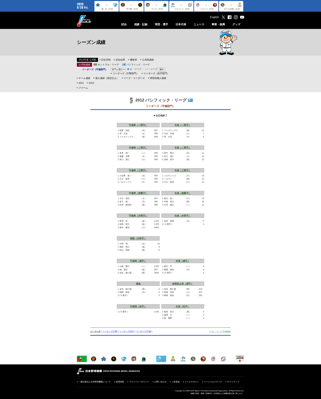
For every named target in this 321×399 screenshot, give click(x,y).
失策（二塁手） (183, 147)
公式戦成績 (148, 59)
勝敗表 (133, 59)
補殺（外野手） (138, 238)
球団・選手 (161, 24)
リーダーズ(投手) (127, 331)
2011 (81, 83)
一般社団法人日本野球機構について (95, 382)
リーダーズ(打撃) (110, 331)
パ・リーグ (151, 69)
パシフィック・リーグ (138, 64)
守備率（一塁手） (138, 125)
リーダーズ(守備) (143, 331)
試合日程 (106, 59)
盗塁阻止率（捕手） (182, 283)
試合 (124, 24)
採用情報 (120, 382)
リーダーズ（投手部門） (156, 73)
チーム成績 (84, 78)
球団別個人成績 (158, 78)
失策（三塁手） (183, 170)
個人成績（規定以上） (107, 78)
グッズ (236, 24)
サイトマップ (233, 382)
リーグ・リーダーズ (134, 78)
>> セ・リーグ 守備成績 (220, 331)
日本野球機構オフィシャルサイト (92, 21)
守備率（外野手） (138, 215)
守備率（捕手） (138, 261)
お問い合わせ (160, 382)
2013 (91, 83)
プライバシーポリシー (139, 382)
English (214, 17)
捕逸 (138, 283)
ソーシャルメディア (213, 382)
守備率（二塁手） (138, 147)
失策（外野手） (183, 215)
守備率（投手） (138, 306)
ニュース (199, 24)
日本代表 (181, 24)
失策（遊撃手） (183, 193)
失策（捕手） (183, 261)
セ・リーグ (135, 69)
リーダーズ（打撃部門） (125, 73)
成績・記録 (140, 24)
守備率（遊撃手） (138, 193)
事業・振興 (218, 24)
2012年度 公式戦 (87, 59)
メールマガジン (192, 382)
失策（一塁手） (183, 125)
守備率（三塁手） (138, 170)
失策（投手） (183, 306)
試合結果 (120, 59)
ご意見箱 (176, 382)
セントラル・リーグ (108, 64)
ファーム (83, 87)
